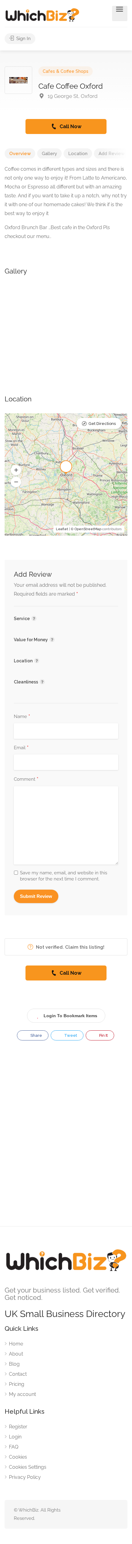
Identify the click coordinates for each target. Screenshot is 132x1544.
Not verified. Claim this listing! (69, 947)
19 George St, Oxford (72, 96)
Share (35, 1035)
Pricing (16, 1384)
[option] (66, 328)
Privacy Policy (25, 1477)
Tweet (70, 1035)
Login (15, 1437)
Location (77, 153)
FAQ (13, 1447)
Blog (14, 1364)
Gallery (49, 153)
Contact (18, 1374)
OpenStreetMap (88, 529)
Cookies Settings (27, 1467)
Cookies (18, 1457)
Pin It (103, 1035)
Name (22, 716)
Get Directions (102, 423)
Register (18, 1427)
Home (16, 1344)
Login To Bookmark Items (70, 1015)
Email (21, 748)
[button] (16, 470)
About (16, 1354)
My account (22, 1394)
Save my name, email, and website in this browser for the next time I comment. (63, 876)
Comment (26, 779)
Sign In (23, 38)
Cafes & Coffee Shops (65, 71)
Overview (20, 153)
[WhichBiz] (42, 14)
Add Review (112, 153)
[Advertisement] (66, 1138)
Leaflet (62, 529)
